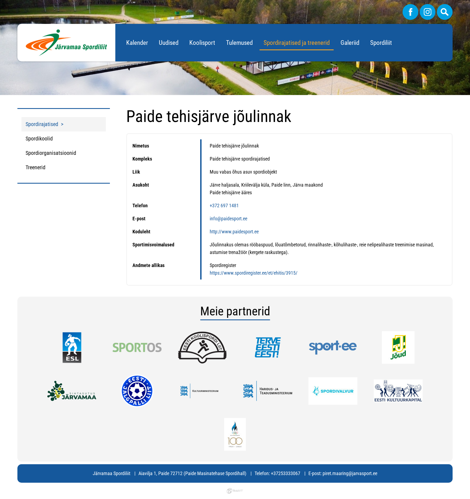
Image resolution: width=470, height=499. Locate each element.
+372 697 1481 (224, 205)
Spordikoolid (39, 138)
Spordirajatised (42, 124)
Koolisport (202, 42)
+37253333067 (285, 473)
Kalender (137, 42)
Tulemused (239, 42)
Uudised (168, 42)
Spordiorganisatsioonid (51, 153)
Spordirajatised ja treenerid (297, 42)
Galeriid (350, 42)
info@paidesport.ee (228, 218)
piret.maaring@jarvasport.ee (350, 473)
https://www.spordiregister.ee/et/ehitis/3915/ (254, 273)
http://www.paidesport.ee (234, 231)
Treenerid (35, 167)
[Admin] (1, 4)
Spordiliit (381, 42)
